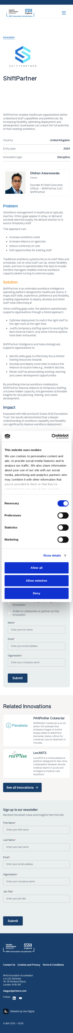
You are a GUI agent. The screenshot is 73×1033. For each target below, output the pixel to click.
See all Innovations (20, 787)
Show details (52, 555)
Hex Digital (28, 1011)
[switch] (63, 515)
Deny (36, 593)
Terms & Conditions (53, 964)
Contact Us (9, 964)
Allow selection (36, 580)
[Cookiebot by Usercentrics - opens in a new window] (52, 436)
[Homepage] (20, 13)
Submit (17, 678)
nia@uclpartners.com (14, 990)
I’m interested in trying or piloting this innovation (35, 603)
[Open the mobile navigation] (64, 13)
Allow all (36, 567)
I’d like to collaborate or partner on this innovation (36, 612)
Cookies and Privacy (29, 964)
